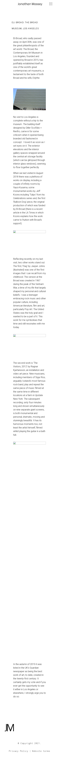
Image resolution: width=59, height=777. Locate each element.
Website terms (41, 751)
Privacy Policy (18, 751)
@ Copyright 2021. (29, 743)
